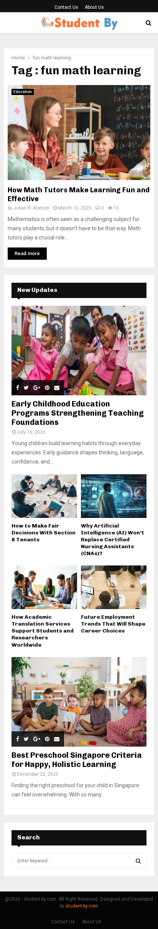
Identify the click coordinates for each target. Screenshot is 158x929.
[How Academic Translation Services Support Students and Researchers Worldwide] (44, 587)
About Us (94, 7)
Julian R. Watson (31, 208)
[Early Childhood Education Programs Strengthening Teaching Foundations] (79, 351)
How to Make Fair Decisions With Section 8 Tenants (44, 533)
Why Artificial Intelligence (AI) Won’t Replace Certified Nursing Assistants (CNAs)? (112, 540)
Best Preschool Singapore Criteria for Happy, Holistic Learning (77, 759)
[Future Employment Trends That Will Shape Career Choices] (113, 587)
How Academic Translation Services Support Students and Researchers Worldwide (43, 631)
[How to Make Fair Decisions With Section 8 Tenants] (44, 496)
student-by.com (82, 906)
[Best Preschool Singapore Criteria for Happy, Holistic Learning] (79, 702)
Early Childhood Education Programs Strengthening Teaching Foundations (78, 413)
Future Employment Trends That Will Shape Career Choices (113, 624)
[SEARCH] (138, 860)
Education (22, 92)
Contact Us (66, 7)
